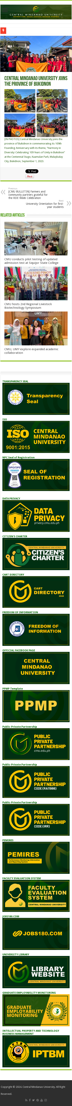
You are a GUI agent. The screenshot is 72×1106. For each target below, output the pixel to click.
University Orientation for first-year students (45, 204)
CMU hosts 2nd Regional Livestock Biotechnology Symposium (28, 306)
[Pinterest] (37, 1100)
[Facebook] (30, 1100)
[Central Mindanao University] (36, 11)
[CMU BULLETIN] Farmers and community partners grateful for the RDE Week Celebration (28, 193)
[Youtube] (41, 1100)
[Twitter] (33, 1100)
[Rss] (26, 1100)
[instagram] (45, 1100)
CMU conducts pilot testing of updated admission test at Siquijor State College (31, 261)
